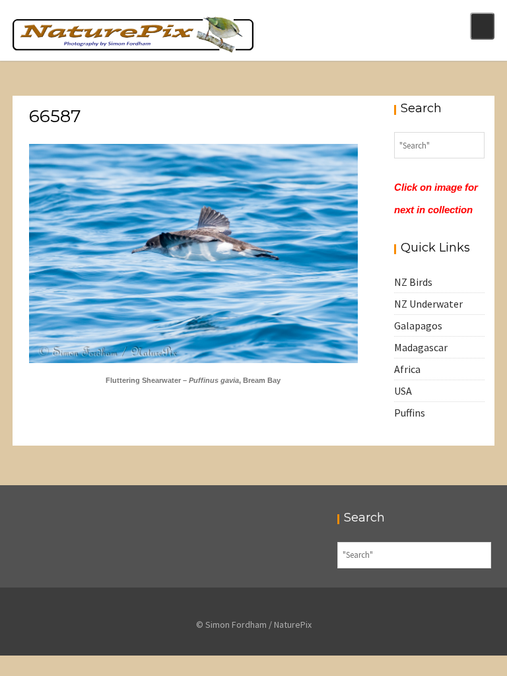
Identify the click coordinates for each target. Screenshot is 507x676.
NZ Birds (413, 281)
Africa (407, 369)
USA (403, 390)
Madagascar (421, 347)
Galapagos (418, 325)
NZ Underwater (428, 303)
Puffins (409, 412)
